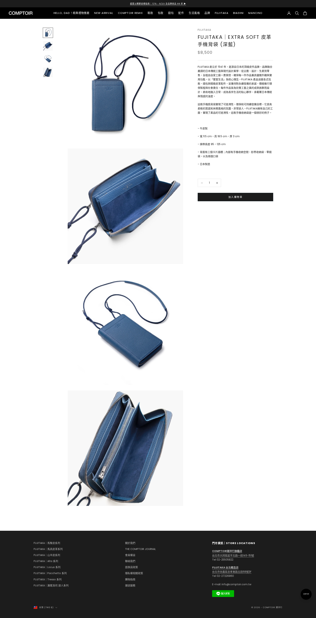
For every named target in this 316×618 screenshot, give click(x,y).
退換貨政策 (131, 567)
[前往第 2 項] (48, 46)
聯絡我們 (130, 561)
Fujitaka (204, 30)
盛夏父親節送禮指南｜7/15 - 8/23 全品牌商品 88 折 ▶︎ (158, 3)
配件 (181, 13)
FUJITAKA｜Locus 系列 (47, 567)
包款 (160, 13)
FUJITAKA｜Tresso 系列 (48, 579)
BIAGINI (238, 13)
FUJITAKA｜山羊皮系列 (47, 555)
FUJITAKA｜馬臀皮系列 (47, 543)
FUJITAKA (221, 13)
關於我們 (130, 543)
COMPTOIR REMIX (130, 13)
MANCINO (255, 13)
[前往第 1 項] (48, 33)
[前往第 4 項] (48, 72)
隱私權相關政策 (134, 573)
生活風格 (194, 13)
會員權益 (130, 555)
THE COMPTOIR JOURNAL (140, 549)
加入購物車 (235, 197)
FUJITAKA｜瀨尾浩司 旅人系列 (51, 585)
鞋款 (150, 13)
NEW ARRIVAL (103, 13)
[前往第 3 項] (48, 59)
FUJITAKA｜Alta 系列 (46, 561)
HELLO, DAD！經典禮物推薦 (72, 13)
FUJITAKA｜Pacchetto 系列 (50, 573)
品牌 (207, 13)
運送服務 (130, 585)
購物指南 (130, 579)
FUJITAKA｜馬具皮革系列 (48, 549)
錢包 (171, 13)
